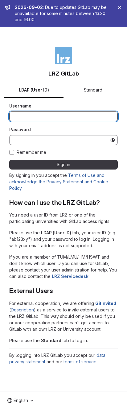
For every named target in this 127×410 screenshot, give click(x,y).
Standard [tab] (93, 89)
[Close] (119, 7)
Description (22, 309)
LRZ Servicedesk (70, 276)
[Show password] (113, 140)
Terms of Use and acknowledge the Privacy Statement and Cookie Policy (58, 182)
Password (20, 129)
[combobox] (20, 400)
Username (20, 105)
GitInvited (105, 303)
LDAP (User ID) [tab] (34, 89)
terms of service (79, 361)
